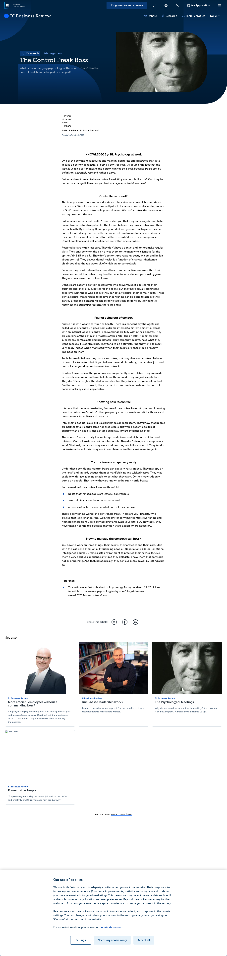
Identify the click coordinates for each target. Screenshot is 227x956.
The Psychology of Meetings (174, 702)
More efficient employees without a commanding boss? (32, 703)
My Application (200, 5)
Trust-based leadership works (102, 702)
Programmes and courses (127, 5)
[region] (113, 913)
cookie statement (111, 927)
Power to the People (22, 790)
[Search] (154, 5)
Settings (81, 940)
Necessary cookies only (112, 940)
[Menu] (219, 5)
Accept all (143, 940)
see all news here (121, 814)
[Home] (14, 5)
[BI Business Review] (27, 16)
